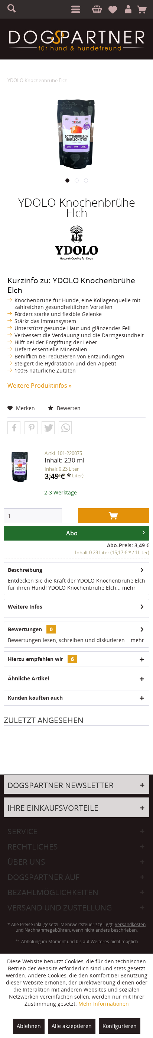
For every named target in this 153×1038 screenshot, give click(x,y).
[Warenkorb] (144, 9)
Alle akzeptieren (72, 1025)
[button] (14, 428)
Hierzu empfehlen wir (41, 659)
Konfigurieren (119, 1025)
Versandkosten (130, 924)
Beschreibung (25, 569)
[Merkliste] (115, 9)
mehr (128, 587)
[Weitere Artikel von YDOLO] (76, 242)
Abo (72, 533)
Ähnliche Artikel (28, 678)
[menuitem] (74, 9)
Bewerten (68, 408)
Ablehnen (29, 1025)
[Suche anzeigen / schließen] (14, 9)
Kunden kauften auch (35, 697)
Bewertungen (25, 629)
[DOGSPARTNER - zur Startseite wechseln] (76, 40)
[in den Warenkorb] (113, 515)
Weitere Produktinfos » (39, 385)
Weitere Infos (25, 606)
